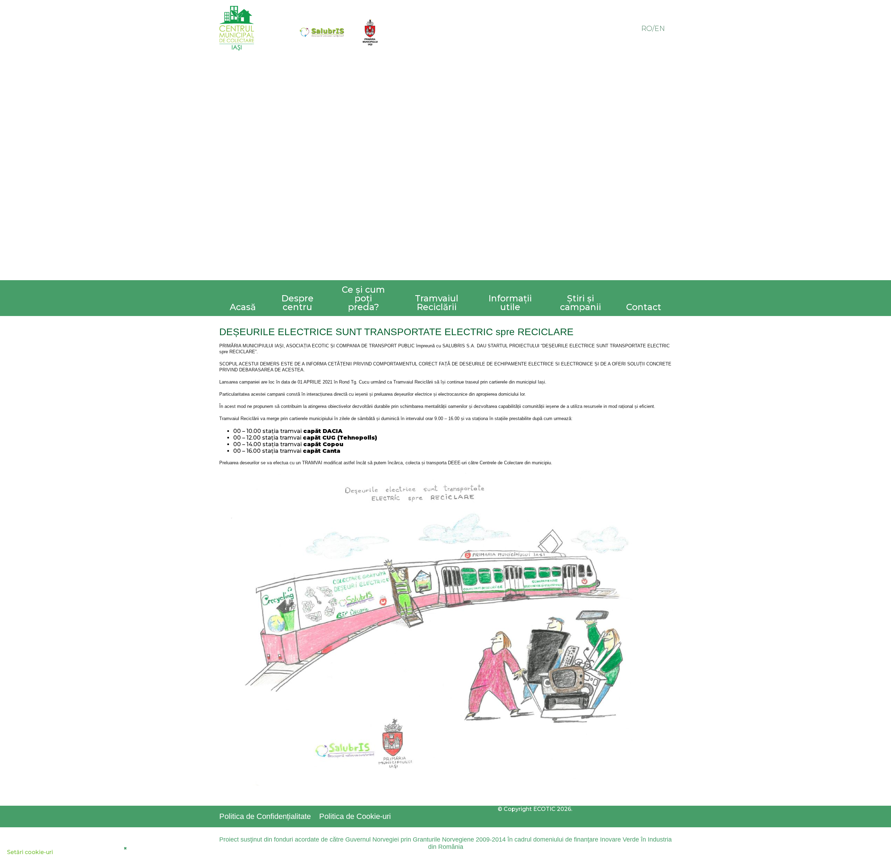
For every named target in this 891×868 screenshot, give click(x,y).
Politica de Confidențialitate (265, 816)
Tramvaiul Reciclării (436, 302)
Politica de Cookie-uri (355, 816)
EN (659, 28)
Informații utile (510, 302)
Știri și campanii (580, 302)
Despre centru (297, 302)
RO (646, 28)
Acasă (243, 307)
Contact (643, 307)
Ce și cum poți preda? (363, 298)
